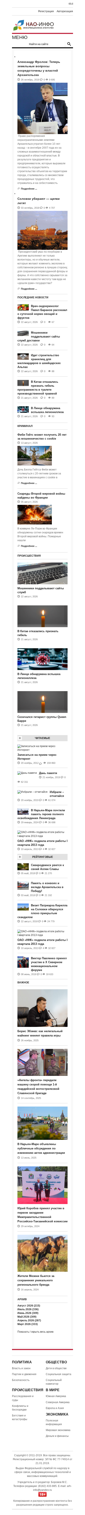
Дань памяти (48, 773)
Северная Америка (58, 1402)
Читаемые (42, 738)
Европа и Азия (55, 1408)
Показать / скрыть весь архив (35, 1331)
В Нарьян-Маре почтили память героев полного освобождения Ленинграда (41, 814)
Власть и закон (21, 1368)
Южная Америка (56, 1396)
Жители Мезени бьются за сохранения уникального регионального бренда (35, 1280)
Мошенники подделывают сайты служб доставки (38, 336)
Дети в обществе (56, 1368)
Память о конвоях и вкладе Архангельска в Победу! (47, 887)
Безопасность (20, 1380)
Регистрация (46, 11)
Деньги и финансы (57, 1436)
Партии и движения (24, 1374)
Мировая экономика (58, 1430)
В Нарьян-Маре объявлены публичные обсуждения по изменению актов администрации (41, 1148)
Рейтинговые (42, 856)
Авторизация (65, 11)
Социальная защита (58, 1374)
